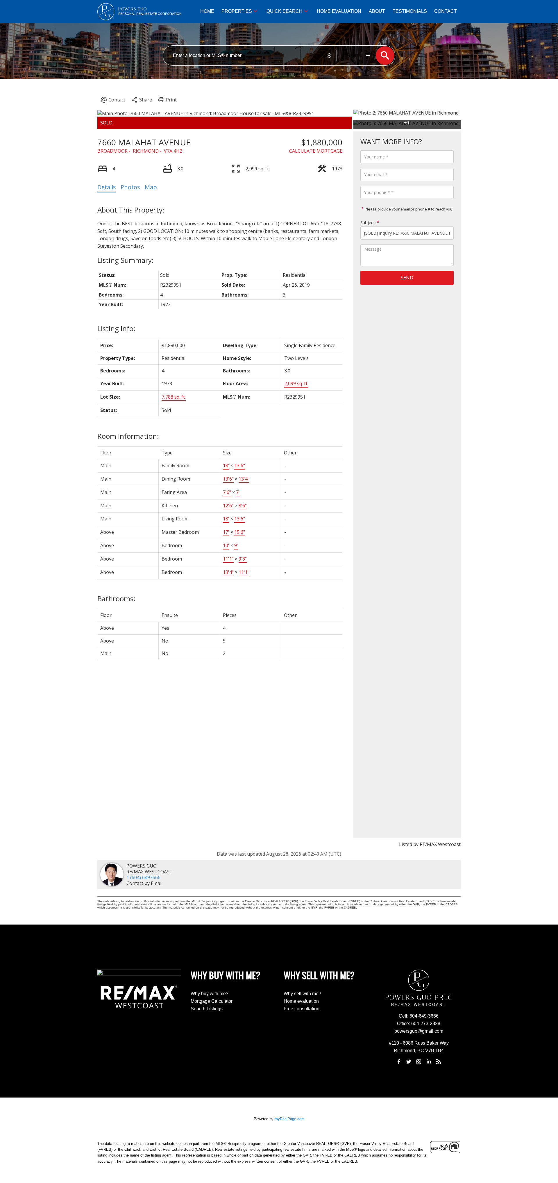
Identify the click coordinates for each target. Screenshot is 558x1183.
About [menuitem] (377, 11)
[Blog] (439, 1061)
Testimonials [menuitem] (410, 11)
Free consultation (301, 1008)
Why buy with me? (209, 993)
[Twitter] (409, 1061)
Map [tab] (151, 187)
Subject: (368, 222)
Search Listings (207, 1008)
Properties (236, 11)
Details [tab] (106, 187)
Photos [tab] (130, 187)
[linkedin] (429, 1061)
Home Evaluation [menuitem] (339, 11)
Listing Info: (116, 328)
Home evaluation (301, 1001)
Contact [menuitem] (445, 11)
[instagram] (419, 1061)
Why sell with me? (302, 993)
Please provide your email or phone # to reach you (408, 209)
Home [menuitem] (207, 11)
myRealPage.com (290, 1119)
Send (407, 277)
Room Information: (128, 436)
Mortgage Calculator (212, 1001)
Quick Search (285, 11)
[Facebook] (399, 1061)
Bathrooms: (116, 598)
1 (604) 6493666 (143, 877)
